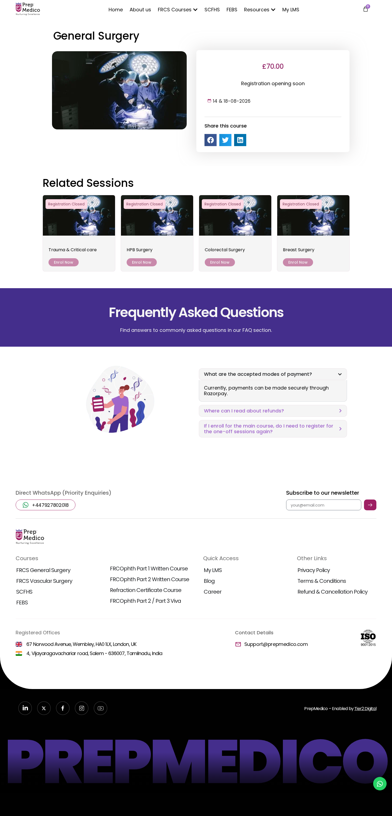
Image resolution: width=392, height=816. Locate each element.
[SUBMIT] (370, 505)
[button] (210, 140)
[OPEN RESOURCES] (273, 9)
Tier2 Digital (365, 708)
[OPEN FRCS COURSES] (195, 9)
